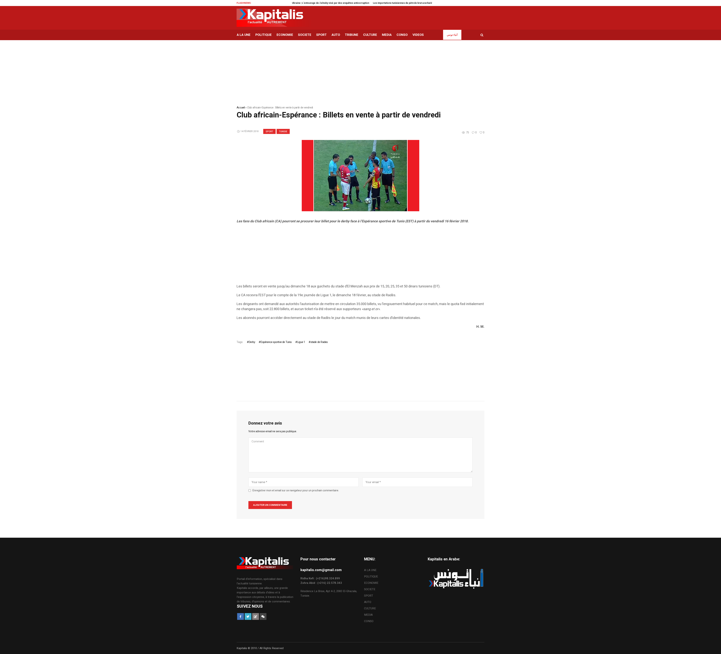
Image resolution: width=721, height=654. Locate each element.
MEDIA (368, 615)
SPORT (269, 131)
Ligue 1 (301, 342)
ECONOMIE (371, 583)
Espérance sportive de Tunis (275, 342)
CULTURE (370, 608)
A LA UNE (370, 570)
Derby (252, 342)
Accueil (241, 107)
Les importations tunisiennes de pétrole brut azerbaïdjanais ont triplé (386, 3)
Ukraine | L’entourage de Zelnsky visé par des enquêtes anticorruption (306, 3)
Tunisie (283, 131)
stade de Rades (319, 342)
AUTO (367, 602)
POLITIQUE (371, 576)
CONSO (368, 621)
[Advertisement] (349, 257)
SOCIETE (369, 589)
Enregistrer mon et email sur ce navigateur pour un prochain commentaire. (296, 490)
